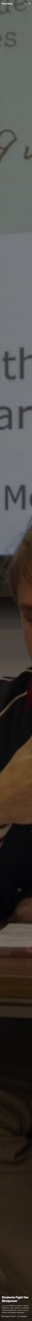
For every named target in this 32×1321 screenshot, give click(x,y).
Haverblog (7, 4)
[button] (25, 3)
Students (24, 1316)
